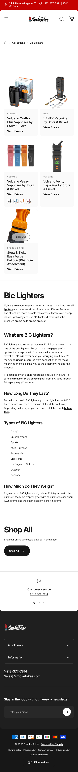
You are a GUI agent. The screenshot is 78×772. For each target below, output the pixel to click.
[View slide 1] (34, 603)
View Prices (15, 131)
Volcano (12, 114)
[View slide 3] (43, 603)
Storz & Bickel (16, 248)
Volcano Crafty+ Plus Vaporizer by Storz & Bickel (20, 122)
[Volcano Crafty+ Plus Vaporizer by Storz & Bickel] (21, 92)
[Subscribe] (67, 712)
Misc (46, 114)
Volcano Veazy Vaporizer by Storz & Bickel (20, 185)
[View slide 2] (39, 603)
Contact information (39, 755)
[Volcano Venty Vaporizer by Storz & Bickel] (57, 155)
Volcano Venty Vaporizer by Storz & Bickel (56, 185)
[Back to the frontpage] (5, 42)
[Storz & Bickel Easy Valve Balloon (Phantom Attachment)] (21, 226)
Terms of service (45, 750)
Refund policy (14, 750)
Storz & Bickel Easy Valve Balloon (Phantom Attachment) (20, 258)
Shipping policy (63, 750)
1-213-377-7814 (39, 594)
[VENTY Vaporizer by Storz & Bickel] (57, 92)
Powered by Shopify (52, 744)
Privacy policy (29, 750)
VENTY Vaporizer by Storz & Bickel (56, 120)
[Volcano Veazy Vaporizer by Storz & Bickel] (21, 155)
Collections (18, 42)
